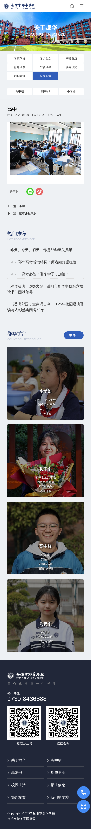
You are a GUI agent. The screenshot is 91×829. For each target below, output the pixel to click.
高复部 (16, 772)
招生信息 (58, 785)
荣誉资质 (71, 58)
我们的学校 (60, 797)
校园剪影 (45, 76)
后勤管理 (19, 76)
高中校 (19, 91)
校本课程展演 (27, 213)
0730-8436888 (27, 698)
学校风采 (45, 67)
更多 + (74, 335)
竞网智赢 (29, 819)
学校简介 (19, 58)
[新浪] (39, 191)
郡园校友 (18, 797)
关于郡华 (18, 760)
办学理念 (45, 58)
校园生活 (18, 785)
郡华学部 (58, 772)
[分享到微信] (30, 191)
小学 (22, 206)
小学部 (71, 91)
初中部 (45, 91)
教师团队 (19, 67)
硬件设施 (71, 67)
